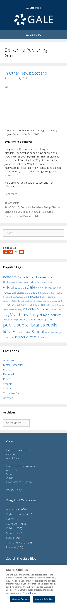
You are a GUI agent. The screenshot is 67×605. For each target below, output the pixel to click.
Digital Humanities (13, 365)
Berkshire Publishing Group (36, 207)
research (20, 332)
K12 (39, 309)
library (6, 315)
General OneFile (29, 304)
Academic (13, 203)
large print (48, 309)
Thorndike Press (24, 337)
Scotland (9, 216)
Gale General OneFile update (51, 293)
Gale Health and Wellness (13, 297)
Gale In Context (32, 296)
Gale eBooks (32, 292)
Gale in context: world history (45, 301)
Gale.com (11, 454)
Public (6, 379)
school (28, 332)
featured (22, 288)
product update (25, 319)
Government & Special (19, 482)
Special (7, 388)
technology (56, 332)
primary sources (50, 315)
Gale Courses (18, 292)
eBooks (10, 287)
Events (7, 369)
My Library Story (24, 314)
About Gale (12, 458)
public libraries (30, 325)
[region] (33, 585)
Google (41, 304)
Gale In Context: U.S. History (23, 301)
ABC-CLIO (13, 207)
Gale (31, 287)
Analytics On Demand (19, 282)
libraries (58, 309)
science (49, 332)
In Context (30, 309)
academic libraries (33, 277)
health (47, 305)
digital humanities (51, 282)
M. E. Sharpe (46, 211)
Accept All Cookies (44, 599)
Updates (41, 337)
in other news (30, 211)
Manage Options (20, 599)
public (9, 325)
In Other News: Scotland (26, 73)
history (19, 309)
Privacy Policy (14, 490)
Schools (39, 331)
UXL (36, 216)
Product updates (43, 319)
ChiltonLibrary (35, 282)
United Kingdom (24, 216)
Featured (8, 374)
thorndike (8, 337)
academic (11, 276)
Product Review (9, 319)
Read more (11, 194)
